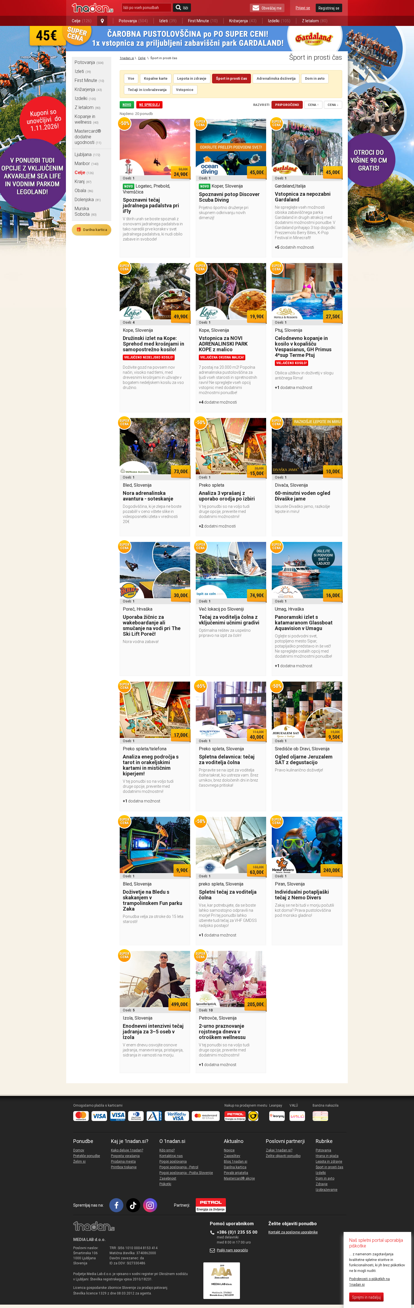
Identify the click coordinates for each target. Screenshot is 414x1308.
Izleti (168, 21)
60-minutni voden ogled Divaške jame (302, 496)
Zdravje (322, 1184)
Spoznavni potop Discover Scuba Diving (229, 197)
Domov (78, 1150)
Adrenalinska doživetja (276, 78)
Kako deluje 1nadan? (127, 1150)
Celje (82, 21)
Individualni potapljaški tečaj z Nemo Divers (302, 894)
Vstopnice (184, 90)
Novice (229, 1150)
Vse (131, 78)
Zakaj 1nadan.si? (279, 1150)
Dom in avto (315, 78)
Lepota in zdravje (191, 78)
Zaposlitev (232, 1156)
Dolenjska (88, 199)
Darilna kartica (91, 229)
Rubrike (324, 1141)
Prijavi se (303, 8)
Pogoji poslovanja (173, 1162)
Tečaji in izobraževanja (147, 90)
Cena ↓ (333, 105)
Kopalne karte (156, 78)
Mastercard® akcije (239, 1178)
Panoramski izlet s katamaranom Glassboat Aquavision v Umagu (304, 622)
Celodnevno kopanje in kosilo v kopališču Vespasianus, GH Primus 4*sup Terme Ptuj (303, 346)
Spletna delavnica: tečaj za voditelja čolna (227, 759)
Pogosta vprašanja (125, 1156)
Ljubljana (87, 154)
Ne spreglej (149, 105)
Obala (84, 190)
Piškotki (165, 1184)
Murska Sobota (86, 211)
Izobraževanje (326, 1190)
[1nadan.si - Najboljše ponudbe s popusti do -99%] (92, 8)
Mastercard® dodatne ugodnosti (88, 136)
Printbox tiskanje (124, 1167)
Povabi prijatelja (236, 1173)
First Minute (203, 21)
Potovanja (133, 21)
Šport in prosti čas (231, 78)
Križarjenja (243, 21)
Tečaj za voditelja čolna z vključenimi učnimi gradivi (229, 620)
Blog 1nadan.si (235, 1162)
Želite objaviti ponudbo (283, 1156)
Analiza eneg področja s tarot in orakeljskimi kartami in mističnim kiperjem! (151, 765)
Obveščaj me (272, 8)
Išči (185, 8)
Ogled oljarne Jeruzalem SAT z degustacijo (304, 759)
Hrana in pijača (327, 1156)
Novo (127, 105)
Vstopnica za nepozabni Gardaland (303, 197)
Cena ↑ (313, 105)
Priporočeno (287, 105)
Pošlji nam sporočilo (232, 1250)
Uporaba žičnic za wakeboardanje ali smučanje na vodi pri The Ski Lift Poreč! (152, 625)
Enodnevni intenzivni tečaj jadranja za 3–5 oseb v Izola (153, 1031)
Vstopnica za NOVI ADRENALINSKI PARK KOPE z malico (223, 343)
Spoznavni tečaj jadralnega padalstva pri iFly (151, 205)
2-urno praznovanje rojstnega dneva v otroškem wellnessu (222, 1031)
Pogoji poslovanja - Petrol (178, 1167)
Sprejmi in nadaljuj (366, 1297)
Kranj (83, 181)
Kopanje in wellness (87, 119)
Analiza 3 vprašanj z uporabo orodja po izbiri (227, 496)
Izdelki (279, 21)
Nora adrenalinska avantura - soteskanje (148, 496)
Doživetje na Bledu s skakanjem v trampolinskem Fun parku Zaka (152, 900)
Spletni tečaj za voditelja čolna (228, 894)
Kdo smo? (167, 1150)
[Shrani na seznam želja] (183, 126)
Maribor (87, 163)
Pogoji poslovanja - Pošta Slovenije (186, 1173)
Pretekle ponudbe (86, 1156)
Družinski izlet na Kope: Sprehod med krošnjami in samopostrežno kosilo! (153, 343)
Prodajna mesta (123, 1162)
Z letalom (315, 21)
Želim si (79, 1162)
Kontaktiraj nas (171, 1156)
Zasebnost (167, 1178)
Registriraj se (329, 8)
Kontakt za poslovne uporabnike (293, 1232)
